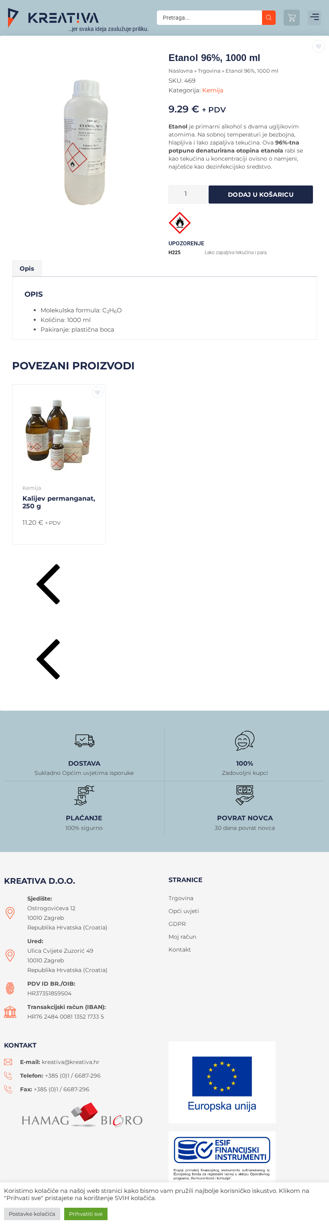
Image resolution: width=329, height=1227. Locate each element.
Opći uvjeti (184, 911)
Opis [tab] (27, 268)
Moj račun (182, 936)
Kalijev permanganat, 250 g (58, 502)
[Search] (269, 17)
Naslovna (181, 71)
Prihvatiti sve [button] (86, 1214)
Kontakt (180, 949)
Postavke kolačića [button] (32, 1214)
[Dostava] (84, 741)
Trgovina (209, 71)
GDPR (177, 923)
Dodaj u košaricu (261, 194)
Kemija (212, 90)
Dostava (84, 763)
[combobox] (209, 17)
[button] (314, 17)
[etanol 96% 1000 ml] (88, 140)
